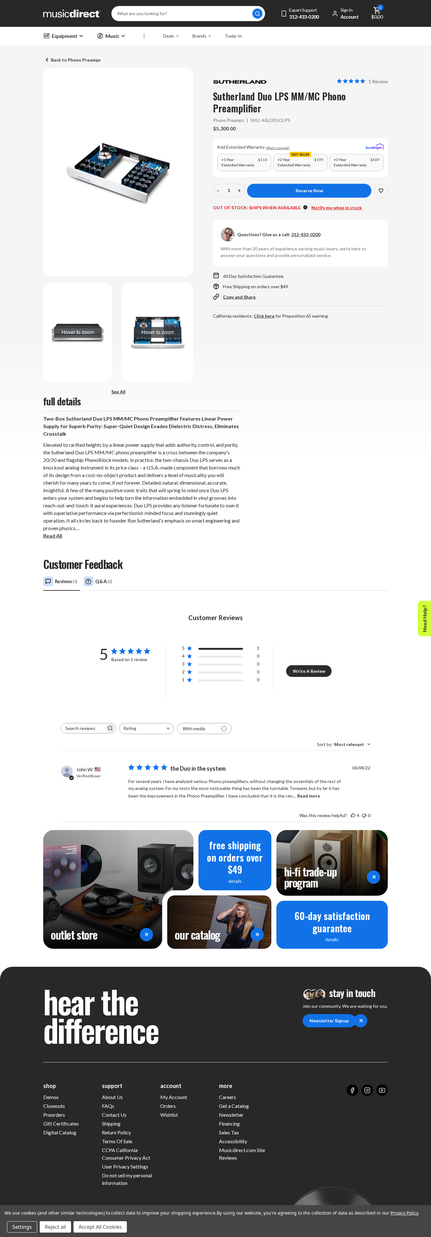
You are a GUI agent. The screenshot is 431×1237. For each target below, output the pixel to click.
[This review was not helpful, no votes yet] (364, 815)
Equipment (64, 36)
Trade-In (233, 36)
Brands (199, 36)
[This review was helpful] (353, 815)
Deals (168, 36)
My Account (173, 1097)
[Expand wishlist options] (381, 191)
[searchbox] (82, 728)
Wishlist (169, 1115)
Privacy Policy (404, 1213)
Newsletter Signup (329, 1020)
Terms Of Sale (117, 1141)
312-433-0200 (305, 234)
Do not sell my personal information (127, 1179)
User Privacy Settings (125, 1166)
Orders (168, 1106)
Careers (227, 1097)
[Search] (257, 14)
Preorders (54, 1115)
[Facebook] (352, 1090)
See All (118, 391)
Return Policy (116, 1132)
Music (112, 36)
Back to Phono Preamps (76, 60)
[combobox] (146, 728)
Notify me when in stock (336, 207)
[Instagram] (367, 1090)
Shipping (111, 1123)
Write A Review (309, 671)
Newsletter (231, 1115)
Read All (52, 536)
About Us (112, 1097)
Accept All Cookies (100, 1226)
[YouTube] (382, 1090)
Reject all (55, 1226)
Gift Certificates (61, 1123)
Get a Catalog (234, 1106)
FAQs (108, 1106)
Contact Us (114, 1115)
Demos (51, 1097)
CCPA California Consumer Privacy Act (126, 1154)
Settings (22, 1226)
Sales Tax (229, 1132)
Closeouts (54, 1106)
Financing (229, 1123)
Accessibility (233, 1141)
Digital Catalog (59, 1132)
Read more (308, 795)
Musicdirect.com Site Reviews (242, 1154)
